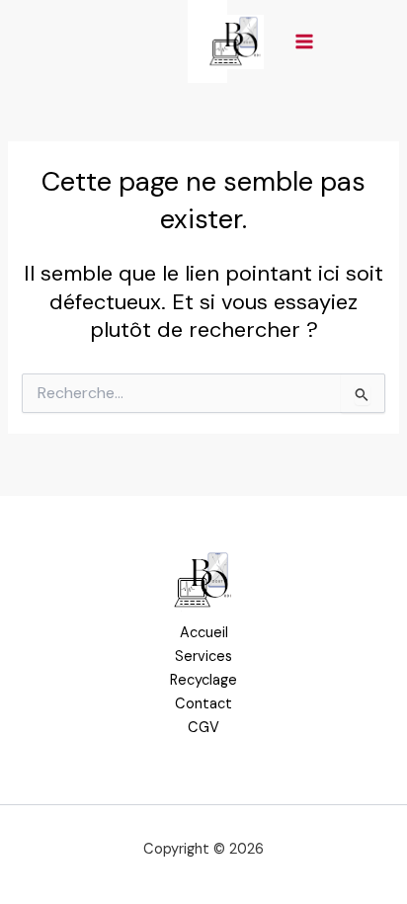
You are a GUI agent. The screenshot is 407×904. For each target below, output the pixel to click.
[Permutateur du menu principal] (304, 41)
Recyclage (203, 680)
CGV (203, 727)
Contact (203, 704)
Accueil (204, 632)
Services (203, 656)
